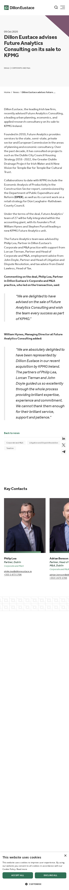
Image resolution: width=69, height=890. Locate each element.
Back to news (12, 433)
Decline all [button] (50, 875)
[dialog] (34, 871)
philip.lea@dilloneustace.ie (18, 571)
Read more (22, 869)
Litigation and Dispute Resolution (43, 443)
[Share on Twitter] (63, 445)
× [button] (65, 855)
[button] (34, 884)
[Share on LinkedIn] (63, 438)
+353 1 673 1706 (13, 574)
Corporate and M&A (14, 443)
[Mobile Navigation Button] (62, 7)
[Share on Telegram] (63, 451)
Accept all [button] (17, 875)
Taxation (10, 448)
